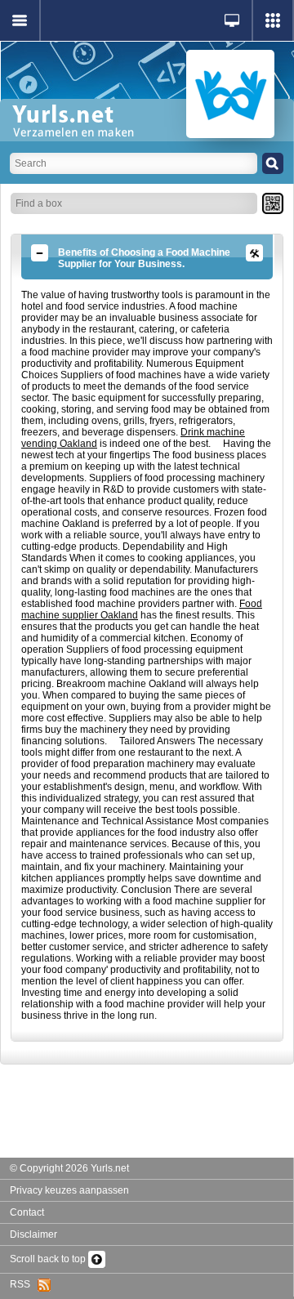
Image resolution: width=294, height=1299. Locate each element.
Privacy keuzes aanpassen (69, 1190)
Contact (27, 1212)
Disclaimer (33, 1234)
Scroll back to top (49, 1259)
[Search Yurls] (272, 163)
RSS (24, 1284)
